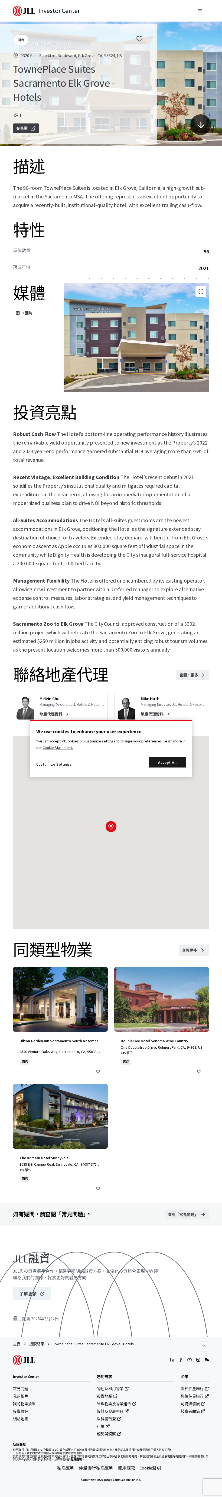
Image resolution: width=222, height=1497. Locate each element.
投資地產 (104, 1396)
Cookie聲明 (150, 1468)
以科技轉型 (106, 1418)
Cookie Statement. (58, 747)
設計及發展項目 (110, 1411)
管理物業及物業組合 (114, 1403)
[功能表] (200, 11)
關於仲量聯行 (192, 1388)
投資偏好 (20, 1411)
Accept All (167, 762)
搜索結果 (36, 1343)
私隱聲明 (65, 1468)
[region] (111, 748)
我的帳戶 (20, 1396)
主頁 (17, 1343)
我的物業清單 (24, 1403)
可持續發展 (190, 1403)
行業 (101, 1426)
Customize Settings (54, 764)
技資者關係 (190, 1411)
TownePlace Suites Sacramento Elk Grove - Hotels (93, 1343)
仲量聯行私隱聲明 (96, 1468)
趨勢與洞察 (106, 1433)
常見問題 (20, 1388)
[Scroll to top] (204, 1346)
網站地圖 (20, 1418)
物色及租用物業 (110, 1388)
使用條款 (126, 1468)
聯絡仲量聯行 (192, 1396)
